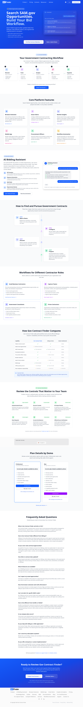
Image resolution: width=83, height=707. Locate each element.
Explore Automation (61, 143)
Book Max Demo (47, 317)
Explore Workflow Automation (50, 682)
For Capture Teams (19, 696)
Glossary (34, 694)
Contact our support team (41, 653)
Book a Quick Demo (52, 42)
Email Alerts (51, 692)
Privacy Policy (63, 702)
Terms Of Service (55, 702)
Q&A (40, 694)
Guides (28, 694)
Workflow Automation (49, 696)
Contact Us (66, 696)
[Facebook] (41, 699)
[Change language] (65, 2)
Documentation (47, 694)
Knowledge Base (20, 694)
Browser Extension (34, 692)
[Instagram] (39, 699)
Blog (54, 694)
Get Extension (8, 123)
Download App (8, 143)
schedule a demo (53, 653)
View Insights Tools (48, 297)
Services (51, 2)
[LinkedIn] (44, 699)
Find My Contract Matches (33, 42)
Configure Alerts (34, 122)
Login (69, 2)
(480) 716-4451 (28, 488)
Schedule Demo (76, 2)
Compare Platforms (31, 696)
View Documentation (25, 193)
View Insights (59, 123)
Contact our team (45, 431)
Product (25, 2)
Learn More (33, 141)
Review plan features (41, 505)
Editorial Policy (70, 702)
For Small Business (62, 694)
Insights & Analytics (62, 692)
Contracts (36, 2)
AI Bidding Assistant (22, 692)
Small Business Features (10, 297)
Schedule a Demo (8, 317)
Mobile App (44, 692)
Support (59, 696)
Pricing (31, 2)
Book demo (28, 485)
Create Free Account (41, 87)
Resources (43, 2)
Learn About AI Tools (10, 193)
